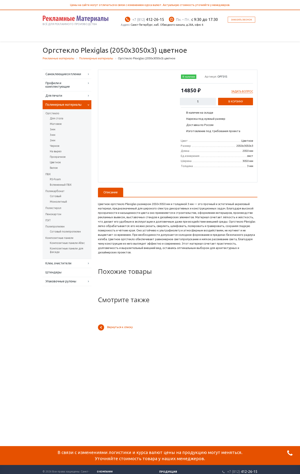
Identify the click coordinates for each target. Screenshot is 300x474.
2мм (52, 140)
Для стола (56, 118)
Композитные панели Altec (67, 243)
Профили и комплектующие (57, 84)
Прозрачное (58, 156)
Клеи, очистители (58, 263)
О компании (105, 471)
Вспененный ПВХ (61, 184)
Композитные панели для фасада (66, 250)
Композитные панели (59, 237)
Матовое (56, 123)
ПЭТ (48, 220)
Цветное (55, 162)
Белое (54, 167)
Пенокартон (53, 214)
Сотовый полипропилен (65, 231)
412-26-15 (148, 19)
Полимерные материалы (63, 104)
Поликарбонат (55, 191)
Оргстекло (52, 113)
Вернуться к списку (120, 327)
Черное (55, 145)
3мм (52, 134)
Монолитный (58, 201)
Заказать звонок (241, 19)
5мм (52, 129)
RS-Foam (55, 179)
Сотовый (55, 196)
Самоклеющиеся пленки (63, 74)
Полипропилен (55, 226)
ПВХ (48, 174)
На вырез (55, 151)
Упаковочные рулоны (60, 281)
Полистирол (53, 208)
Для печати (53, 95)
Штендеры (53, 272)
